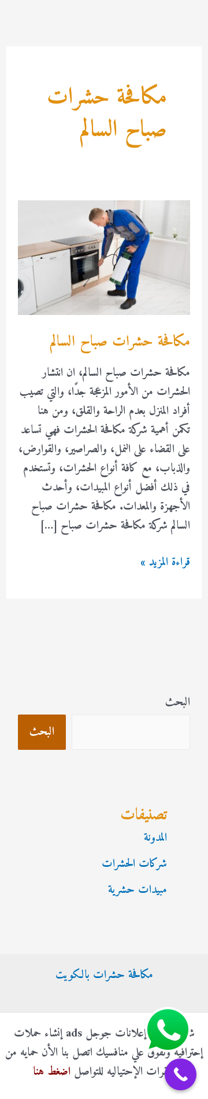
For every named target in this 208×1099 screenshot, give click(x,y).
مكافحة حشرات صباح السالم (120, 342)
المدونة (155, 838)
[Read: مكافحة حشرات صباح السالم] (104, 258)
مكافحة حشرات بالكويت (104, 975)
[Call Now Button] (180, 1074)
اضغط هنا (51, 1072)
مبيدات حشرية (137, 890)
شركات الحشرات (134, 864)
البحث (177, 703)
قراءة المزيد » (165, 562)
